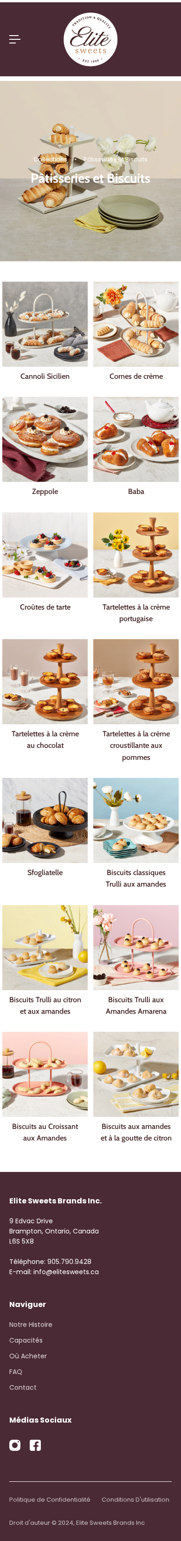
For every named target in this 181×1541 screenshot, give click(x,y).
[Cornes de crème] (136, 324)
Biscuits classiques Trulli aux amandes (136, 878)
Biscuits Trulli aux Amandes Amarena (136, 1005)
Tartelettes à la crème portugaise (136, 612)
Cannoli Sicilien (45, 376)
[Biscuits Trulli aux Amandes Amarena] (136, 947)
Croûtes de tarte (45, 606)
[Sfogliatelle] (45, 820)
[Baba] (136, 439)
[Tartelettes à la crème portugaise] (136, 555)
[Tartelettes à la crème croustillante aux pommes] (136, 681)
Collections (51, 159)
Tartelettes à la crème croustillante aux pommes (136, 745)
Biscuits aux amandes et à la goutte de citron (136, 1132)
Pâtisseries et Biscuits (116, 159)
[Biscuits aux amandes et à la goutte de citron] (136, 1074)
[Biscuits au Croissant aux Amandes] (45, 1074)
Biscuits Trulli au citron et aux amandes (45, 1005)
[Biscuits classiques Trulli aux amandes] (136, 820)
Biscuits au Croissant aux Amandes (45, 1132)
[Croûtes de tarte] (45, 555)
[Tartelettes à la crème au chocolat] (45, 681)
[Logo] (90, 39)
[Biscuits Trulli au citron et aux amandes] (45, 947)
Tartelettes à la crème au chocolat (45, 739)
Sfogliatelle (45, 872)
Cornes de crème (136, 376)
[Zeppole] (45, 439)
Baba (136, 491)
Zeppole (45, 491)
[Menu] (15, 39)
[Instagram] (15, 1445)
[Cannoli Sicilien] (45, 324)
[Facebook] (35, 1445)
